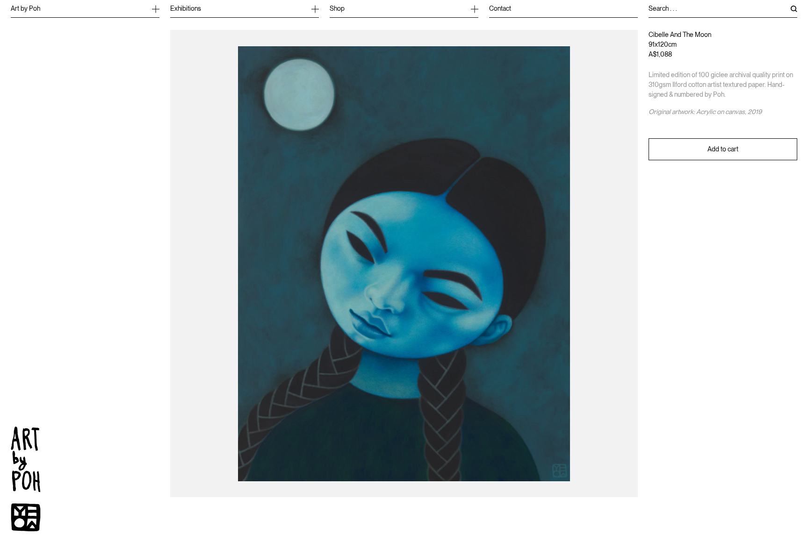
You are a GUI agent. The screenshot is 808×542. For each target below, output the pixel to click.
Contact (500, 8)
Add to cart (722, 149)
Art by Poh (25, 8)
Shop (337, 8)
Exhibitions (185, 8)
